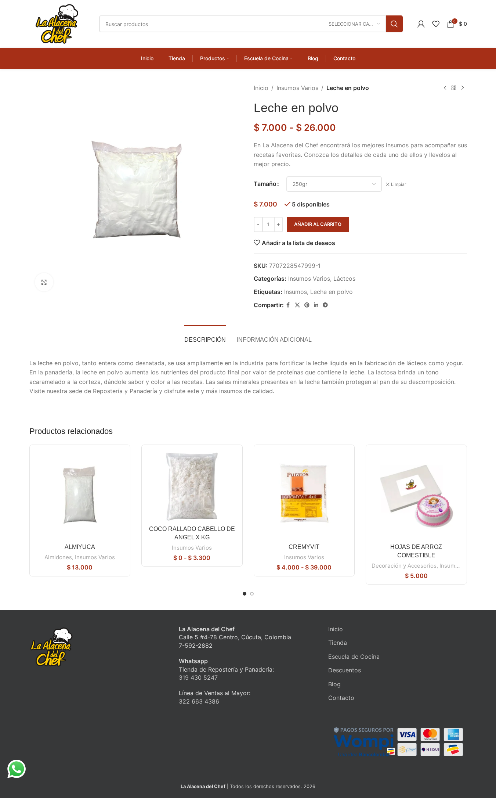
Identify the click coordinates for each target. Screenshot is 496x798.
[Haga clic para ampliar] (44, 282)
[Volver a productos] (453, 88)
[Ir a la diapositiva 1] (244, 594)
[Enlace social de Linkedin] (316, 305)
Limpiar (398, 184)
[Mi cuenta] (421, 24)
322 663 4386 (199, 701)
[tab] (205, 336)
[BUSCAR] (394, 23)
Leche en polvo (331, 291)
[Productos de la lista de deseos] (435, 24)
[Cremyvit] (304, 495)
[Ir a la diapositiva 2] (252, 594)
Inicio (261, 87)
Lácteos (344, 278)
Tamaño (265, 183)
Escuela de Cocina (354, 656)
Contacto (341, 697)
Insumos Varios (297, 87)
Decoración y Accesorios (404, 565)
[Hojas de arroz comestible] (416, 495)
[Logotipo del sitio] (56, 23)
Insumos (295, 291)
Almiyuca (80, 547)
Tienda (337, 642)
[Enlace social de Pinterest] (307, 305)
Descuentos (344, 670)
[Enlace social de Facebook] (288, 305)
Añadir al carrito (317, 224)
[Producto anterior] (445, 88)
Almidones (58, 557)
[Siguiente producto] (462, 88)
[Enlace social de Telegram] (325, 305)
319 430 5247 (198, 677)
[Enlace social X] (297, 305)
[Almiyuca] (80, 495)
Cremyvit (304, 547)
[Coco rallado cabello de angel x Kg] (192, 486)
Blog (334, 684)
